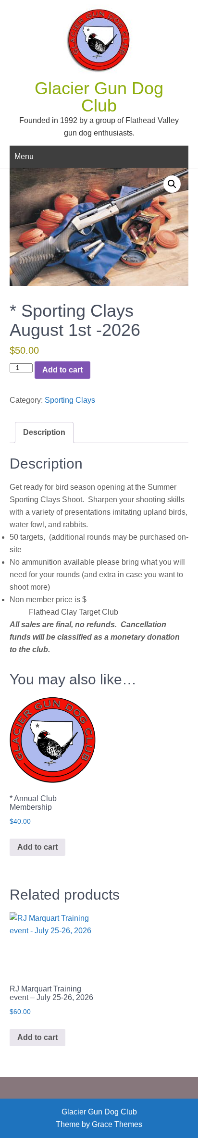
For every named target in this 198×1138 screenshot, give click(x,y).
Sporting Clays (70, 400)
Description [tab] (44, 432)
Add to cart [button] (37, 847)
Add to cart (62, 370)
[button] (172, 184)
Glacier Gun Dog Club (99, 96)
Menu (24, 156)
